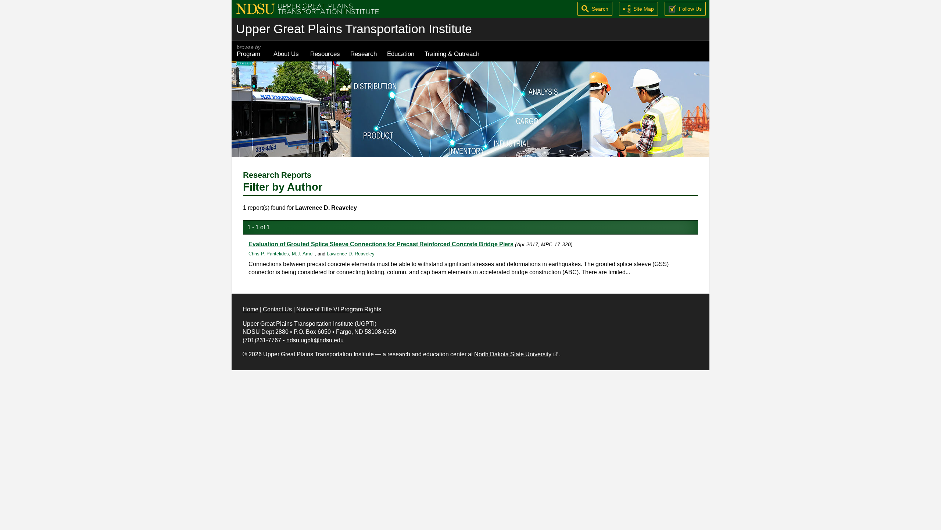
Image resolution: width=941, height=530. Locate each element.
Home (250, 309)
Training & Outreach (452, 53)
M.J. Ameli (303, 254)
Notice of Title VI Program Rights (338, 309)
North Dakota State (516, 354)
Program (249, 51)
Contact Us (277, 309)
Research (363, 53)
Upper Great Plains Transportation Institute (354, 29)
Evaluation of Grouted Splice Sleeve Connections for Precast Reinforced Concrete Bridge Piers (381, 244)
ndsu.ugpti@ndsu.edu (315, 340)
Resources (325, 53)
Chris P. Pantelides (268, 254)
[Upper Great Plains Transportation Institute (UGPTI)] (307, 8)
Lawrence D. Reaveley (351, 254)
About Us (286, 53)
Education (400, 53)
